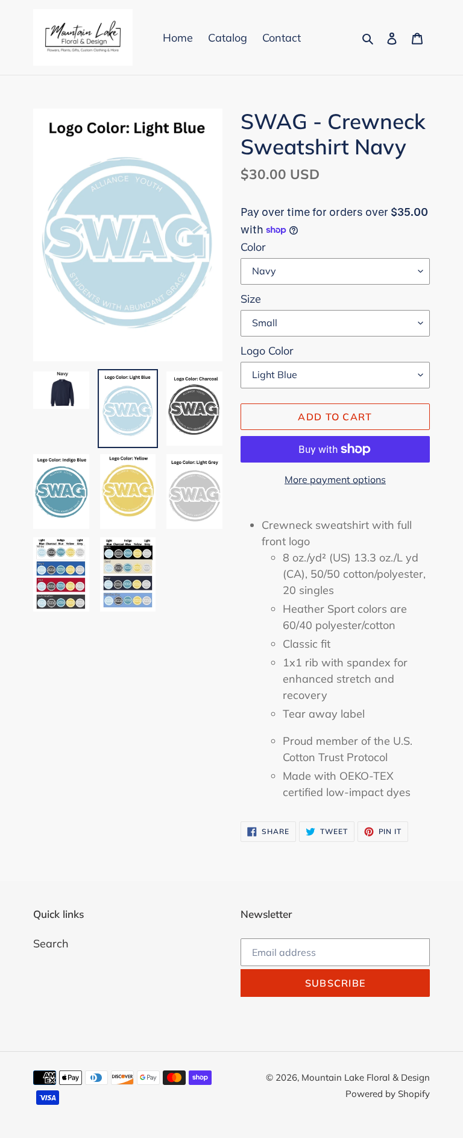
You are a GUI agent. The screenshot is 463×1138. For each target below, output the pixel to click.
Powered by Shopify (387, 1093)
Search (51, 943)
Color (253, 247)
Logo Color (267, 351)
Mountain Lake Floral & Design (365, 1077)
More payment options (335, 479)
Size (251, 299)
